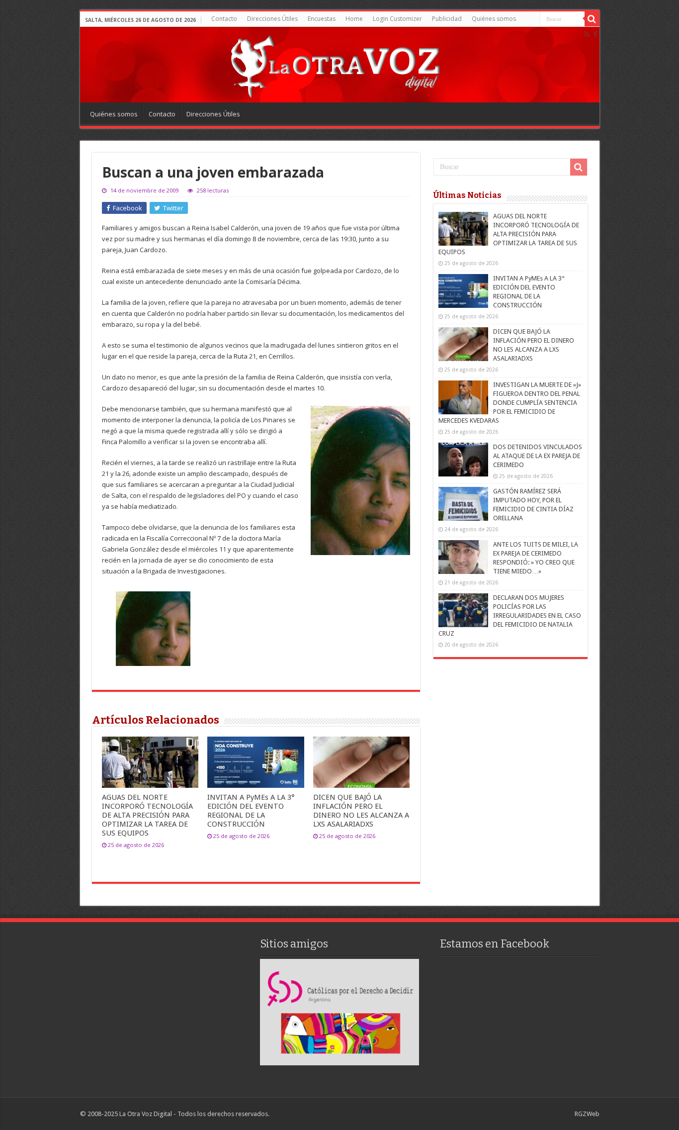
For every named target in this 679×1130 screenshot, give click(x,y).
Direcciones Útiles (272, 18)
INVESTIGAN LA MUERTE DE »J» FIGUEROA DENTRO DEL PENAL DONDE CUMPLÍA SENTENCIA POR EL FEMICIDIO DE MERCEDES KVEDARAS (509, 402)
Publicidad (447, 18)
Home (354, 18)
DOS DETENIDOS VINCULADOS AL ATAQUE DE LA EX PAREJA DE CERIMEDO (537, 456)
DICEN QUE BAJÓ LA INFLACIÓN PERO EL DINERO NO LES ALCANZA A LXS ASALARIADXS (361, 811)
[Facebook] (595, 34)
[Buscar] (592, 18)
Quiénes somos (494, 18)
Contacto (224, 18)
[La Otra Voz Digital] (334, 64)
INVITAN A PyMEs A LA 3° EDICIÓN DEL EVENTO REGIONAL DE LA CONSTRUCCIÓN (251, 811)
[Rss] (587, 34)
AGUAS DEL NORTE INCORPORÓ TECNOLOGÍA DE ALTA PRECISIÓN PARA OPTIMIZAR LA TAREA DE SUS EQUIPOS (147, 815)
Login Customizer (397, 18)
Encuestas (322, 18)
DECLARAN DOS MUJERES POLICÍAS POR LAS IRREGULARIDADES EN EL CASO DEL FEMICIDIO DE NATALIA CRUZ (509, 615)
